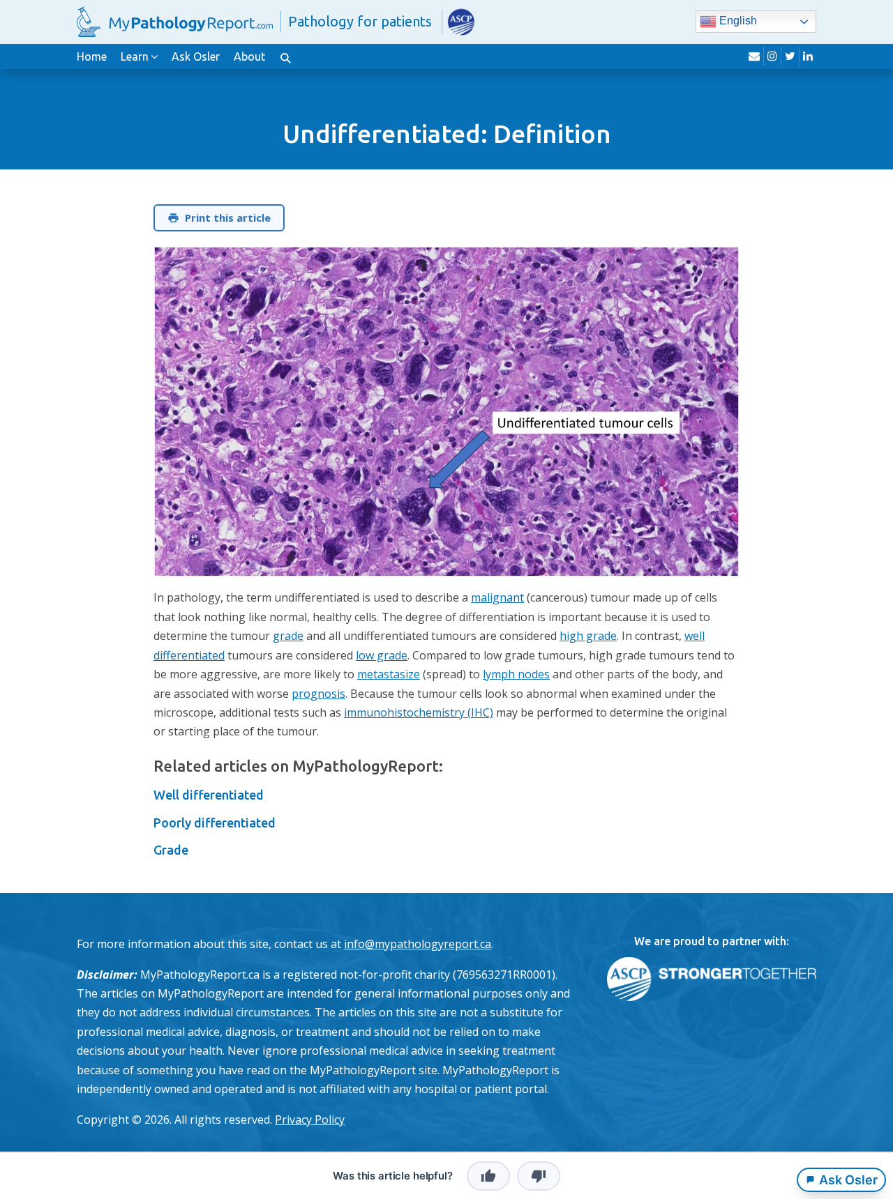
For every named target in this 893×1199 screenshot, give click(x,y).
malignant (497, 597)
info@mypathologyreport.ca (417, 944)
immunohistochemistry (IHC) (418, 712)
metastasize (388, 674)
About (249, 56)
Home (92, 56)
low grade (381, 655)
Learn (135, 56)
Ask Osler (196, 56)
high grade (588, 635)
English (736, 21)
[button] (285, 56)
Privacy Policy (310, 1119)
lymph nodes (516, 674)
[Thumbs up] (488, 1176)
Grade (170, 850)
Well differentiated (208, 795)
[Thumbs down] (538, 1176)
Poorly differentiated (214, 823)
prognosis (318, 693)
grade (288, 635)
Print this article (228, 217)
